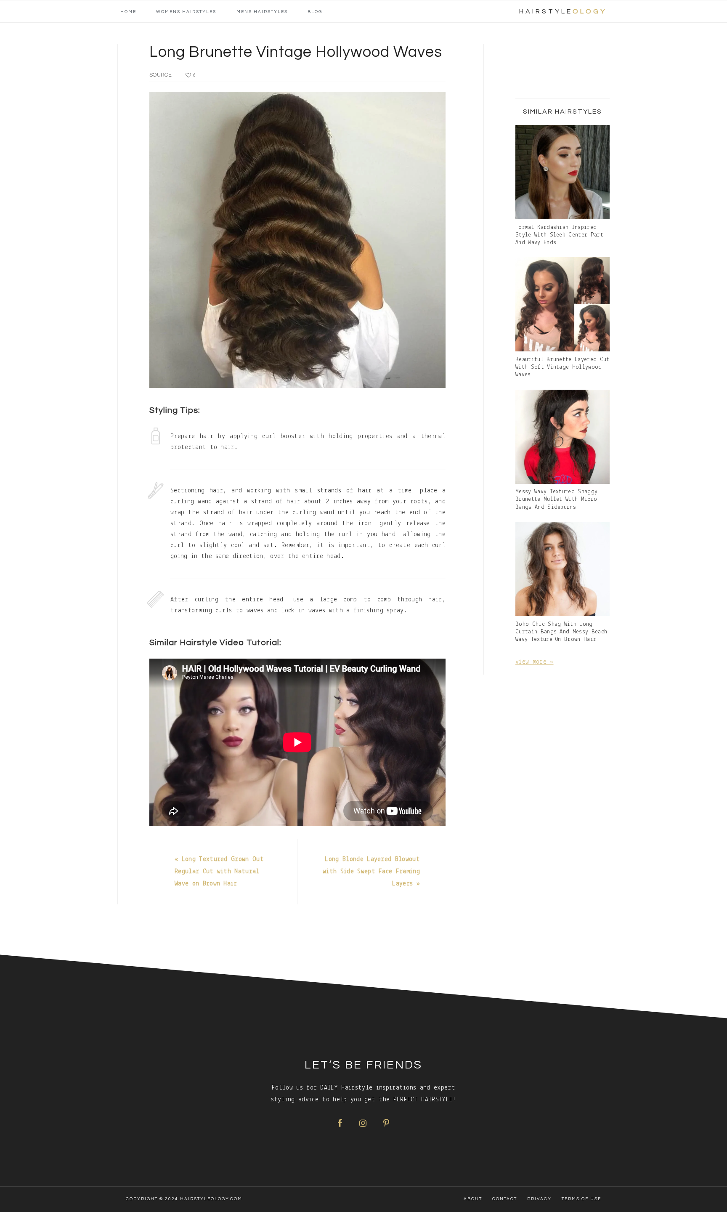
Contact (504, 1199)
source (160, 75)
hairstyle (563, 11)
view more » (534, 662)
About (473, 1199)
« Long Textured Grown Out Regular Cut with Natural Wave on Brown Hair (219, 871)
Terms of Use (581, 1199)
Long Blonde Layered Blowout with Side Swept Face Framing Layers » (371, 871)
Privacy (539, 1199)
